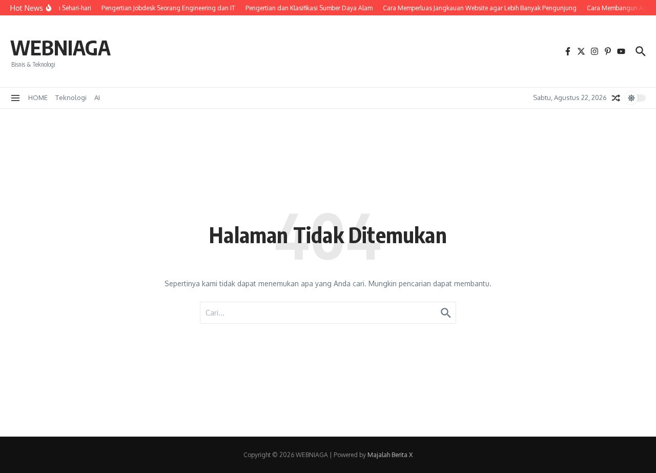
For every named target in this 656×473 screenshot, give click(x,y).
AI (97, 97)
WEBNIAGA (60, 47)
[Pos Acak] (616, 98)
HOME (38, 97)
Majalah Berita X (390, 455)
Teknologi (71, 97)
